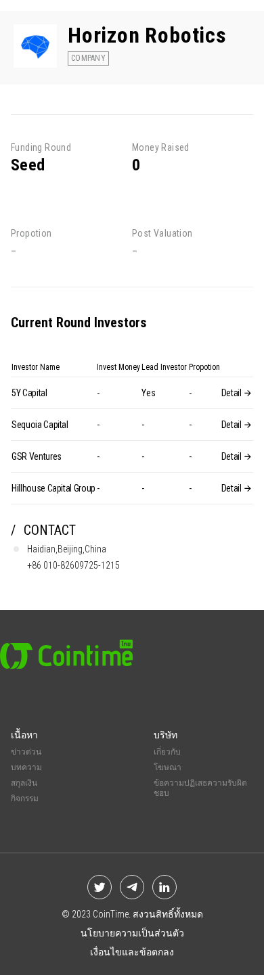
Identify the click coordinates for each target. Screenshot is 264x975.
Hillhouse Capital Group (53, 488)
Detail (232, 392)
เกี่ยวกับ (167, 752)
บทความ (26, 767)
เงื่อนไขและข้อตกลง (132, 952)
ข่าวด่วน (26, 752)
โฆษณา (167, 767)
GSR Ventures (37, 456)
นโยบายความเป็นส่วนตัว (132, 933)
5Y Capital (29, 392)
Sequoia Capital (40, 424)
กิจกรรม (25, 798)
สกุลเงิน (24, 783)
